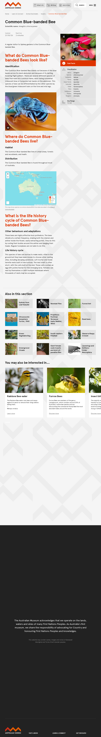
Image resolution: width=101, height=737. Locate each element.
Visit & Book (33, 733)
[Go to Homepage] (15, 730)
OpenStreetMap (41, 204)
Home (7, 14)
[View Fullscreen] (7, 202)
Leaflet (36, 204)
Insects (43, 14)
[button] (7, 173)
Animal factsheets (32, 14)
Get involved (81, 733)
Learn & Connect (17, 14)
